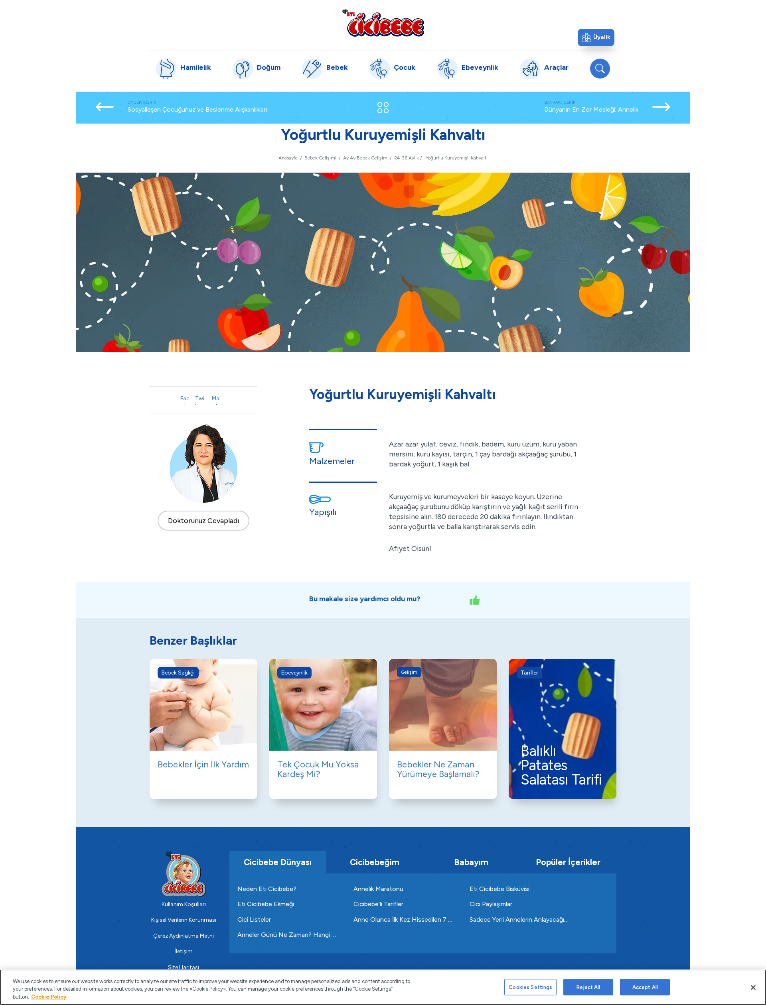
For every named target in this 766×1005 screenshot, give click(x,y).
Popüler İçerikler (568, 862)
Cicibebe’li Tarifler (378, 904)
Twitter (199, 400)
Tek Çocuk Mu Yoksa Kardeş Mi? (318, 769)
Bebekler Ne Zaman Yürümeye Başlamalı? (438, 769)
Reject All (588, 987)
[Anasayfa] (383, 22)
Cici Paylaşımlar (491, 904)
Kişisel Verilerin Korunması (183, 919)
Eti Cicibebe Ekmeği (265, 904)
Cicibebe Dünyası (278, 862)
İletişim (183, 951)
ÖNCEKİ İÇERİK (197, 106)
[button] (596, 37)
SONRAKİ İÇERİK (591, 106)
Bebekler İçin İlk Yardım (203, 764)
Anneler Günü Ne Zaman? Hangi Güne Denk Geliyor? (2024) (287, 934)
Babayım (471, 862)
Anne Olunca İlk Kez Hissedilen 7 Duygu (403, 919)
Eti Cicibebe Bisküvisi (499, 889)
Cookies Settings (530, 987)
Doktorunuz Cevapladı (203, 520)
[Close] (753, 987)
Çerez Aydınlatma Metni (183, 935)
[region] (383, 987)
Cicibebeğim (374, 862)
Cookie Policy (48, 997)
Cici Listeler (254, 919)
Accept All (645, 987)
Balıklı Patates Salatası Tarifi (561, 765)
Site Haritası (183, 967)
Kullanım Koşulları (184, 904)
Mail (216, 400)
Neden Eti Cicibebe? (266, 889)
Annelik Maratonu (378, 889)
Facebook (185, 400)
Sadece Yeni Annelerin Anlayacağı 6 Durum (520, 919)
